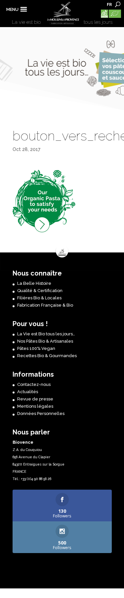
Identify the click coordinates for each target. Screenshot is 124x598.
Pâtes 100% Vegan (36, 348)
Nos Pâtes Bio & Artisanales (45, 341)
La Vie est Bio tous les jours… (46, 333)
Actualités (27, 391)
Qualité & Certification (39, 290)
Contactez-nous (34, 384)
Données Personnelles (40, 413)
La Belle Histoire (34, 283)
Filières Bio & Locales (39, 297)
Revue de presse (35, 398)
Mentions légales (35, 406)
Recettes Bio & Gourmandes (47, 355)
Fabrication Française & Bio (45, 305)
